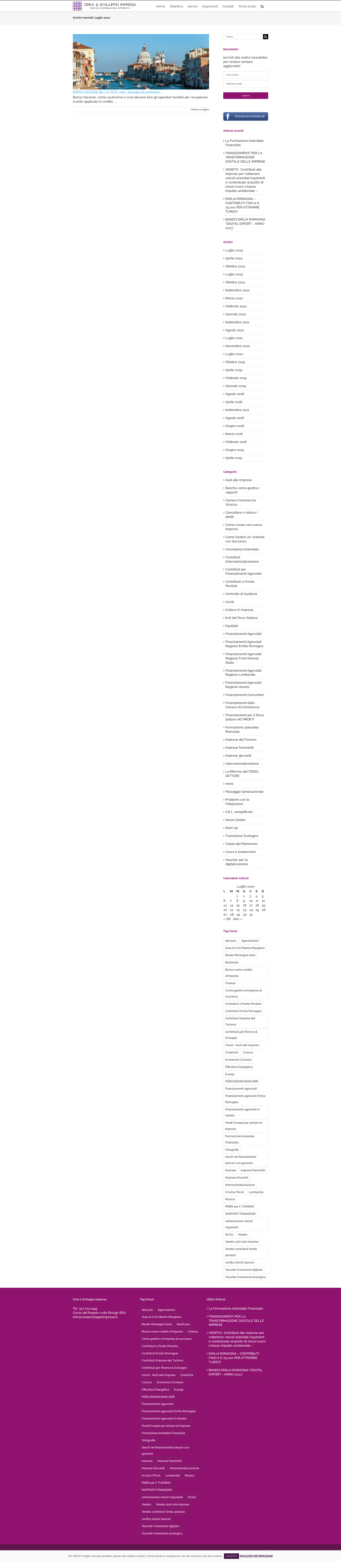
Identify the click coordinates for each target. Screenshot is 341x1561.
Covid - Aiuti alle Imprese (242, 1045)
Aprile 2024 (233, 258)
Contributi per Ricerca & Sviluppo (241, 1035)
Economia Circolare (238, 1059)
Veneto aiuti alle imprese (241, 1241)
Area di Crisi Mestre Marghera (245, 948)
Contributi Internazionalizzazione (242, 559)
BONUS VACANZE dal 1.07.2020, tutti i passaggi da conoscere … (117, 92)
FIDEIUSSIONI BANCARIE (241, 1081)
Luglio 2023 (234, 274)
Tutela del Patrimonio (241, 844)
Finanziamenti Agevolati (243, 634)
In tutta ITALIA (234, 1192)
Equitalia (231, 626)
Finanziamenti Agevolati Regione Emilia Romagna (244, 644)
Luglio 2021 (234, 338)
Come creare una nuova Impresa (243, 527)
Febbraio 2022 (236, 306)
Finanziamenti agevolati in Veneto (242, 1112)
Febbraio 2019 (236, 378)
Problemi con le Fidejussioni (237, 802)
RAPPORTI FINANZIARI (240, 1213)
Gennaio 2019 (235, 386)
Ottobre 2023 (235, 266)
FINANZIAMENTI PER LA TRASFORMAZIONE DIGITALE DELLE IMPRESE (245, 157)
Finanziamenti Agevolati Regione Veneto (243, 685)
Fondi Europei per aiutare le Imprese (243, 1126)
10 (251, 900)
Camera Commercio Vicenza (240, 502)
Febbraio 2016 (236, 442)
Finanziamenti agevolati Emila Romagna (245, 1099)
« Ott (227, 919)
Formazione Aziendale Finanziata (240, 1139)
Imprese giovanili (238, 755)
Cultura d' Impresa (239, 610)
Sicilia (229, 1234)
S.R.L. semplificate (239, 812)
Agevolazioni (250, 940)
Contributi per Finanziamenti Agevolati (243, 571)
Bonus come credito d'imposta (238, 973)
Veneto (242, 1234)
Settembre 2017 (237, 410)
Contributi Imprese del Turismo (240, 1021)
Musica (230, 1199)
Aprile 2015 (233, 458)
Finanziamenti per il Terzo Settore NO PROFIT (244, 717)
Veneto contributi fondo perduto (241, 1252)
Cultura (248, 1052)
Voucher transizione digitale (243, 1269)
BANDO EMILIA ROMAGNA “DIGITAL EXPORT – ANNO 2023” (245, 223)
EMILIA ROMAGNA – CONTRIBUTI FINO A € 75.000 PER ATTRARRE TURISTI (234, 1358)
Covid (229, 602)
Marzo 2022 (234, 298)
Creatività (231, 1052)
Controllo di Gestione (241, 594)
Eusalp (229, 1074)
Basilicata (231, 962)
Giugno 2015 (234, 450)
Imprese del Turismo (240, 739)
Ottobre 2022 (235, 282)
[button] (262, 6)
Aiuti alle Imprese (238, 480)
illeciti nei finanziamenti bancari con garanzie (240, 1160)
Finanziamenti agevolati (241, 1088)
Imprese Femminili (239, 747)
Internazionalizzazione (242, 763)
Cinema (230, 983)
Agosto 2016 (234, 418)
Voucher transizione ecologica (245, 1277)
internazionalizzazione (240, 1185)
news (229, 783)
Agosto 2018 (234, 394)
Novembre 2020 (237, 346)
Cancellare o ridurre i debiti (241, 515)
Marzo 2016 (234, 434)
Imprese (230, 1170)
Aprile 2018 (233, 402)
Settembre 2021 (237, 322)
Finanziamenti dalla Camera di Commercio (242, 705)
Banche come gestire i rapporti (242, 490)
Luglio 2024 (234, 250)
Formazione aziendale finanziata (242, 729)
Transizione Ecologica (241, 836)
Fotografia (232, 1149)
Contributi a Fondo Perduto (243, 1003)
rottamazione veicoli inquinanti (239, 1224)
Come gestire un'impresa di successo (243, 993)
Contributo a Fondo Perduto (240, 584)
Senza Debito (235, 820)
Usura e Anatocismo (240, 852)
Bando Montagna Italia (240, 955)
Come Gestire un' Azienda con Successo (244, 539)
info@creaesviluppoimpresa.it (95, 1317)
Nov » (237, 919)
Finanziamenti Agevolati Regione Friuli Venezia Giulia (243, 658)
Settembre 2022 (237, 290)
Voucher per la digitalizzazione (236, 862)
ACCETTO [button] (231, 1556)
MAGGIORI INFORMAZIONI (256, 1556)
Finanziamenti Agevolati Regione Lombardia (243, 673)
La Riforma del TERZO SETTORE (241, 774)
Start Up (231, 828)
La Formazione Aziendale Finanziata (236, 1308)
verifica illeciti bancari (239, 1262)
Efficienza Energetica (239, 1067)
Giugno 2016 (234, 426)
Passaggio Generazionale (244, 791)
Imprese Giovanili (236, 1177)
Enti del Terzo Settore (241, 618)
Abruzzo (230, 940)
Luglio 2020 (234, 354)
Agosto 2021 (234, 330)
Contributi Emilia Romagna (243, 1011)
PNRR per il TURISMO (239, 1206)
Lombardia (256, 1192)
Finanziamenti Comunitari (244, 695)
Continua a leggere (199, 109)
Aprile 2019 (233, 370)
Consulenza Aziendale (242, 549)
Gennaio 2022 (235, 314)
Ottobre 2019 (235, 362)
